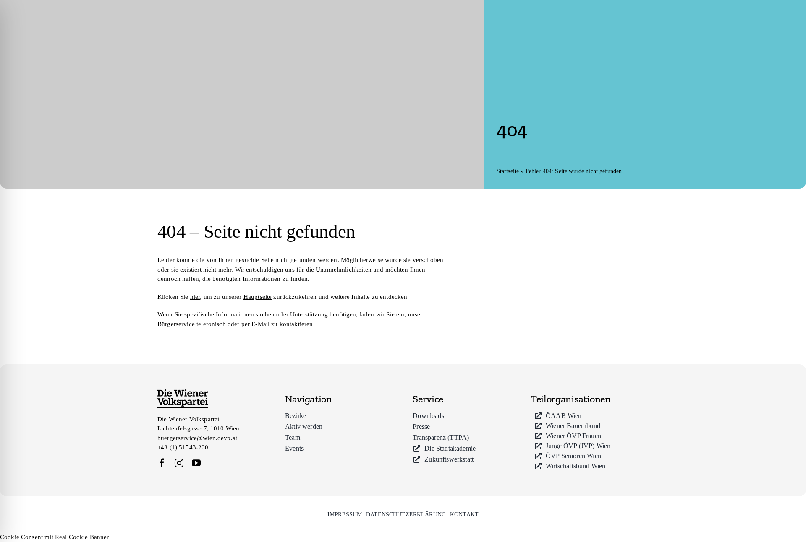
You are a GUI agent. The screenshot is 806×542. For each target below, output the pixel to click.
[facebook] (161, 463)
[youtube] (196, 463)
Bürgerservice (176, 324)
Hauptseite (257, 296)
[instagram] (179, 463)
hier (195, 296)
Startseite (508, 171)
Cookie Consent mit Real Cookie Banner (54, 537)
